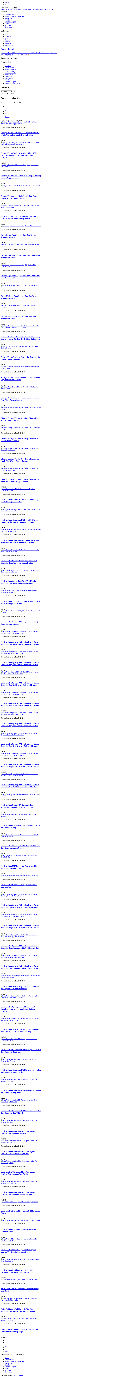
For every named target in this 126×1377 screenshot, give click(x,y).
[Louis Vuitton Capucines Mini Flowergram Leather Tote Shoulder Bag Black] (21, 1122)
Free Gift (7, 34)
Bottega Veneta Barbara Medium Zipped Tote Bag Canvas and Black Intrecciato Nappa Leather (19, 155)
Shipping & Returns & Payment (15, 16)
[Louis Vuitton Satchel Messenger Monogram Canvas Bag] (19, 875)
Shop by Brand (9, 67)
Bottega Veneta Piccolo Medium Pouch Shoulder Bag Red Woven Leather (20, 378)
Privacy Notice (9, 71)
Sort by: (3, 103)
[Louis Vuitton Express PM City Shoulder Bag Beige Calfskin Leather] (21, 613)
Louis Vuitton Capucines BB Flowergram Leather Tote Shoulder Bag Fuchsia (21, 1071)
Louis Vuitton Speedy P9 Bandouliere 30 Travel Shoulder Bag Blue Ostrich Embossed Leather (20, 725)
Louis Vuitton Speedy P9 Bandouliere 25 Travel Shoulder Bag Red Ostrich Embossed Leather (20, 684)
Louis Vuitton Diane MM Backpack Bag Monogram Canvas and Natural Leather (17, 806)
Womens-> (8, 36)
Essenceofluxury (18, 1375)
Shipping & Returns (11, 69)
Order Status (9, 78)
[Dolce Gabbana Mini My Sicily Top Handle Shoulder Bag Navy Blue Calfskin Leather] (21, 1300)
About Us (8, 66)
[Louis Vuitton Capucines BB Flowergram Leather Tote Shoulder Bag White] (21, 1081)
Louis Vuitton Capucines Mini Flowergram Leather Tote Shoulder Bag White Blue (18, 1193)
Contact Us (8, 27)
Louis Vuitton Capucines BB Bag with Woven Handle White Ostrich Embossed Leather (19, 521)
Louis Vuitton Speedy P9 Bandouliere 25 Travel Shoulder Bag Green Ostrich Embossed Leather (20, 926)
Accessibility (9, 74)
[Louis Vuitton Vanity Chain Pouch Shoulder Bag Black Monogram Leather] (21, 592)
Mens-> (7, 38)
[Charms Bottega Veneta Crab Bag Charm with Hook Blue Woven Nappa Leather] (21, 450)
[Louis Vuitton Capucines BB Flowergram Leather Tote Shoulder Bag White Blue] (21, 1102)
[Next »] (7, 117)
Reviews (7, 23)
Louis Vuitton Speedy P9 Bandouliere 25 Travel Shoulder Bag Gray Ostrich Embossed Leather (20, 906)
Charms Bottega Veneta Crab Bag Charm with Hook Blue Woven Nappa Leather (20, 460)
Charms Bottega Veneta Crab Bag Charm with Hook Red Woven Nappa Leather (20, 480)
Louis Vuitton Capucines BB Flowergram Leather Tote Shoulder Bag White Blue (21, 1112)
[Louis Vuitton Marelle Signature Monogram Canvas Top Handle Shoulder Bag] (21, 1241)
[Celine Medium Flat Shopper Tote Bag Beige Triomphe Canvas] (21, 287)
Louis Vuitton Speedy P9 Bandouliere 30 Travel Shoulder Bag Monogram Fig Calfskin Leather (20, 967)
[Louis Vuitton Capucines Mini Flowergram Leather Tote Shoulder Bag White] (21, 1163)
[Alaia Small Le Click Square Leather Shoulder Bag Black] (19, 1280)
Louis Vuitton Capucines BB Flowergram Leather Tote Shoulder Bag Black (21, 1051)
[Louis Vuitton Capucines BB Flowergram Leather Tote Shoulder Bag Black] (21, 1040)
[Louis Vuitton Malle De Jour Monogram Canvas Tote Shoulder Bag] (21, 816)
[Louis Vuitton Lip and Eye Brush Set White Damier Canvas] (20, 1220)
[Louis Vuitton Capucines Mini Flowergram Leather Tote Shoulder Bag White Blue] (21, 1183)
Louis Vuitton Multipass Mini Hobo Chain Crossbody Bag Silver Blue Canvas (18, 1271)
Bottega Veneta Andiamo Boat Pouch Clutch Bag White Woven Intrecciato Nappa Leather (20, 134)
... (5, 115)
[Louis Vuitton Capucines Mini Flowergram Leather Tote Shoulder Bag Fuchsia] (21, 1142)
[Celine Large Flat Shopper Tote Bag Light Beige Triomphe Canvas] (21, 246)
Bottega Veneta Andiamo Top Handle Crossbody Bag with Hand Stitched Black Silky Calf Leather (21, 338)
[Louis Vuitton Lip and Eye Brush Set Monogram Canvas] (19, 1202)
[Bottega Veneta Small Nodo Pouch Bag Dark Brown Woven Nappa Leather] (21, 187)
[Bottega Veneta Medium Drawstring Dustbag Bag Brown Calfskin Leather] (21, 348)
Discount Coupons (10, 82)
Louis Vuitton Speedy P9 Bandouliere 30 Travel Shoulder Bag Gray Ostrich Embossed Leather (20, 745)
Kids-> (7, 40)
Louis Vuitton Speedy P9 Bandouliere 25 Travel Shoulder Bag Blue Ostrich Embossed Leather (20, 664)
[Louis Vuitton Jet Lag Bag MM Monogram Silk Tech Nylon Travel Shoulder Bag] (21, 977)
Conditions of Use (10, 73)
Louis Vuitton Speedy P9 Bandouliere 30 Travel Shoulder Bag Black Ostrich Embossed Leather (20, 704)
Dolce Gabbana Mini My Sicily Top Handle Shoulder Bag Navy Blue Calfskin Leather (18, 1310)
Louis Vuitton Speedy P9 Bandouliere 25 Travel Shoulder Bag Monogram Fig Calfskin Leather (20, 947)
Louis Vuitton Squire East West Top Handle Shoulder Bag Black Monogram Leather (18, 582)
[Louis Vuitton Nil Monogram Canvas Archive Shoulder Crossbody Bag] (21, 857)
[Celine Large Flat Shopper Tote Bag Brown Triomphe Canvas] (21, 226)
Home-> (7, 41)
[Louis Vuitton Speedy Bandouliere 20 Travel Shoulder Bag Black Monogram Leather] (21, 551)
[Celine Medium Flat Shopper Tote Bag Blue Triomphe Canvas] (21, 307)
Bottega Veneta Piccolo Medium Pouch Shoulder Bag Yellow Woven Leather (20, 399)
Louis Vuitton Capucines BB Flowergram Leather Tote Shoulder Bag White (21, 1091)
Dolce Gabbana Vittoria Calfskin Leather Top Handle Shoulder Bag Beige (19, 1330)
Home (7, 2)
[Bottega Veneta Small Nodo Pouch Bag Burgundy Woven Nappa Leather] (21, 166)
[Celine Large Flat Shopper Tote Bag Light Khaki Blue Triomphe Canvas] (21, 266)
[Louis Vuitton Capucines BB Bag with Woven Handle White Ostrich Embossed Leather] (21, 511)
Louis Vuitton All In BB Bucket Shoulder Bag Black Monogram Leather (19, 501)
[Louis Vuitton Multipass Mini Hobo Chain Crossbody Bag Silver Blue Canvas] (21, 1261)
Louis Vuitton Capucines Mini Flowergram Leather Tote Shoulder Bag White (18, 1173)
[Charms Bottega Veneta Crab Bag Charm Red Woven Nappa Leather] (21, 429)
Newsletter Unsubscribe (12, 83)
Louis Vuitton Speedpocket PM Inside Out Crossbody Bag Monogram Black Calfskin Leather (18, 1009)
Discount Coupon (10, 22)
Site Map (7, 20)
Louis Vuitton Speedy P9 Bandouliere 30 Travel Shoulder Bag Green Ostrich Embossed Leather (20, 765)
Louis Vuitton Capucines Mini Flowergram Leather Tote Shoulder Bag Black (18, 1132)
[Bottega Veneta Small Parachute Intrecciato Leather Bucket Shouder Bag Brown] (21, 207)
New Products (9, 15)
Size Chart (8, 25)
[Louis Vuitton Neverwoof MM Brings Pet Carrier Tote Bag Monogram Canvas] (21, 836)
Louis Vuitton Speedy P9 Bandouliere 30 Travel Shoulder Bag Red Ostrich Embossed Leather (20, 786)
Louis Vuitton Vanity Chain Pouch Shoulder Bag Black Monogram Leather (20, 602)
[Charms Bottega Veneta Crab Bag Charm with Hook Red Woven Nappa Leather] (21, 470)
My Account (9, 18)
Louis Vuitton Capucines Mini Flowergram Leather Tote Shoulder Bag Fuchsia (18, 1152)
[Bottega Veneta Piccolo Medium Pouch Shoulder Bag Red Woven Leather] (21, 368)
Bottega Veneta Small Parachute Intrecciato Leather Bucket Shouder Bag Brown (18, 217)
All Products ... (9, 45)
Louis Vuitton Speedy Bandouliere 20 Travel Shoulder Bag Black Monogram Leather (19, 562)
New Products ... (10, 43)
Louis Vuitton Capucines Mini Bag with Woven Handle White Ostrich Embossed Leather (20, 541)
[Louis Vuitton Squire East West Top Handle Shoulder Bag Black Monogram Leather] (21, 572)
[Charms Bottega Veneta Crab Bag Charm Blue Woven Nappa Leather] (21, 409)
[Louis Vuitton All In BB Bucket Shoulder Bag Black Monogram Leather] (21, 490)
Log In (7, 4)
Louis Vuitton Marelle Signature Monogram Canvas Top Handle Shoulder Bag (18, 1251)
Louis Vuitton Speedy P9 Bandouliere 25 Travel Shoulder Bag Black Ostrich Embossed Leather (20, 643)
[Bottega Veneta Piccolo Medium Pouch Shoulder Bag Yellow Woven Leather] (21, 389)
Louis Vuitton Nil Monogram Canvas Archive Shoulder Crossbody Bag (19, 867)
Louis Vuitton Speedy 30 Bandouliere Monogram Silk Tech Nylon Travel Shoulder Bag (21, 1030)
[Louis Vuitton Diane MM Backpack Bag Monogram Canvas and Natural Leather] (21, 796)
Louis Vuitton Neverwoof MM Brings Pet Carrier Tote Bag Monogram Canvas (20, 847)
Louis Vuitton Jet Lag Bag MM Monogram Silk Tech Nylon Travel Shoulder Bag (20, 987)
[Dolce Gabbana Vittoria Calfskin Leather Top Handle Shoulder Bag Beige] (21, 1320)
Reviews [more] (7, 49)
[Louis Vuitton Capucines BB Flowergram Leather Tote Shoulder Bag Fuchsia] (21, 1061)
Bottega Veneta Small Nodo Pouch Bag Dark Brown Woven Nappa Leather (19, 197)
